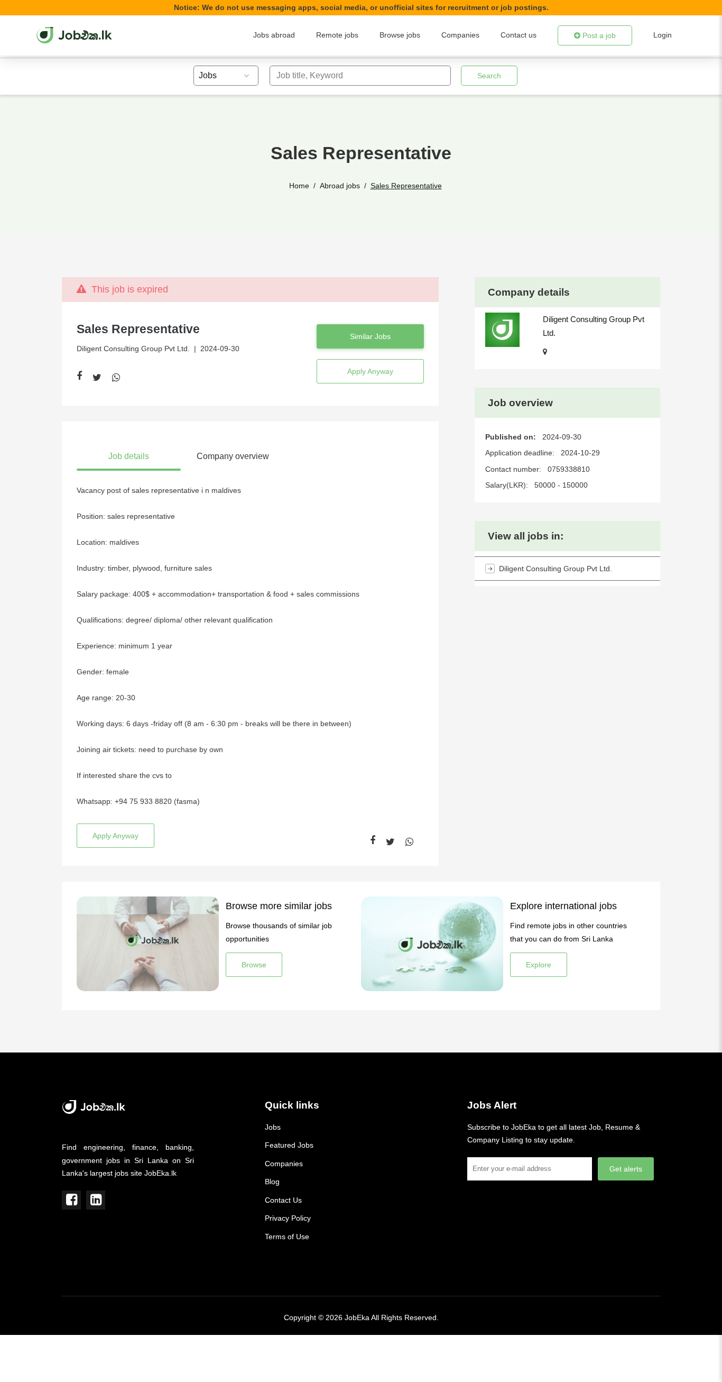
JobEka (357, 1317)
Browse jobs (399, 35)
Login (662, 35)
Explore (538, 964)
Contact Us (283, 1200)
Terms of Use (287, 1236)
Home (299, 185)
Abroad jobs (340, 185)
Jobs (273, 1127)
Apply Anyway (370, 371)
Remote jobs (337, 35)
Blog (272, 1181)
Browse (254, 964)
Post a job (598, 35)
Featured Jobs (289, 1145)
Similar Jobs (370, 336)
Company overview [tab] (233, 456)
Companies (460, 35)
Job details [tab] (128, 456)
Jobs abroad (274, 35)
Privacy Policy (288, 1218)
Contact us (518, 35)
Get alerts (625, 1169)
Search (489, 75)
